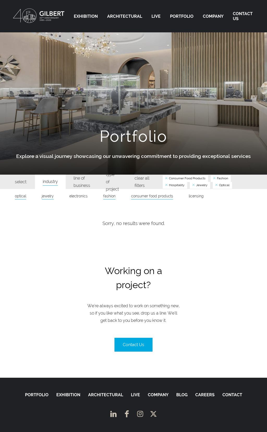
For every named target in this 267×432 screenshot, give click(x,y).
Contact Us (243, 16)
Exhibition (86, 16)
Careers (205, 394)
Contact (232, 394)
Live (156, 16)
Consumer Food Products (186, 178)
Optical (223, 185)
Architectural (124, 16)
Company (213, 16)
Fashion (222, 178)
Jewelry (201, 185)
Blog (181, 394)
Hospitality (176, 185)
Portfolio (181, 16)
